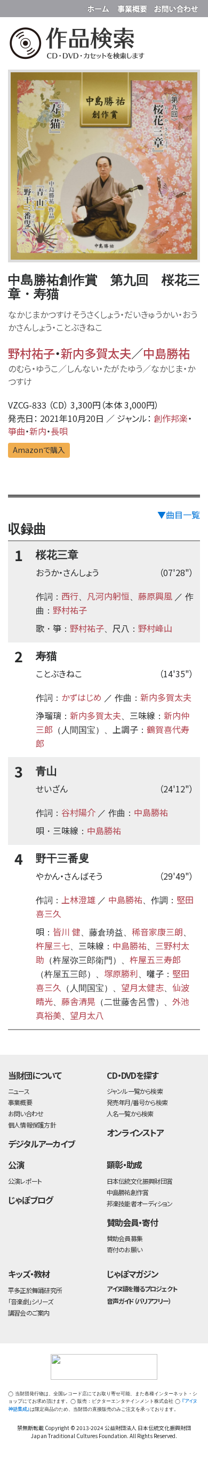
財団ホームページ (100, 6)
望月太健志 (142, 987)
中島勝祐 (166, 352)
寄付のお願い (124, 1249)
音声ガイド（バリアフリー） (139, 1300)
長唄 (59, 431)
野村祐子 (31, 352)
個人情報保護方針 (32, 1124)
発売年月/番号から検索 (137, 1102)
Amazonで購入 (39, 449)
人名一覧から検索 (130, 1113)
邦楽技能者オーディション (140, 1203)
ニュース (18, 1090)
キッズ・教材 (29, 1273)
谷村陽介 (78, 812)
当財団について (34, 1075)
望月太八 (87, 1015)
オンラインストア (135, 1132)
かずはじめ (81, 697)
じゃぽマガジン (133, 1273)
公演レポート (25, 1180)
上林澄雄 (78, 899)
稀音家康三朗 (157, 931)
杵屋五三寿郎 (155, 959)
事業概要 (133, 6)
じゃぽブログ (30, 1199)
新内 (37, 431)
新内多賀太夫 (96, 352)
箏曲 (16, 431)
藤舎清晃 (78, 1001)
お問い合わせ (176, 6)
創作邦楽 (171, 418)
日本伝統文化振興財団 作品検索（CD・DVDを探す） (104, 45)
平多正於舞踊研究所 (35, 1290)
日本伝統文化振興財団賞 (139, 1180)
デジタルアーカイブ (41, 1143)
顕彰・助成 (124, 1164)
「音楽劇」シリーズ (30, 1301)
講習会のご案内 (29, 1312)
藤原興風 (155, 595)
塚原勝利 (121, 973)
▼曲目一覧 (178, 514)
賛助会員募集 (124, 1238)
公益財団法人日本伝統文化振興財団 (14, 7)
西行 (69, 595)
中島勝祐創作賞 (128, 1192)
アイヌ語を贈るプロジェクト (142, 1288)
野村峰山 (155, 628)
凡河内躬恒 (108, 595)
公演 (16, 1164)
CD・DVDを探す (133, 1075)
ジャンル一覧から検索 (135, 1090)
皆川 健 (67, 931)
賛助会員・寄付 (132, 1222)
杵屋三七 (53, 945)
